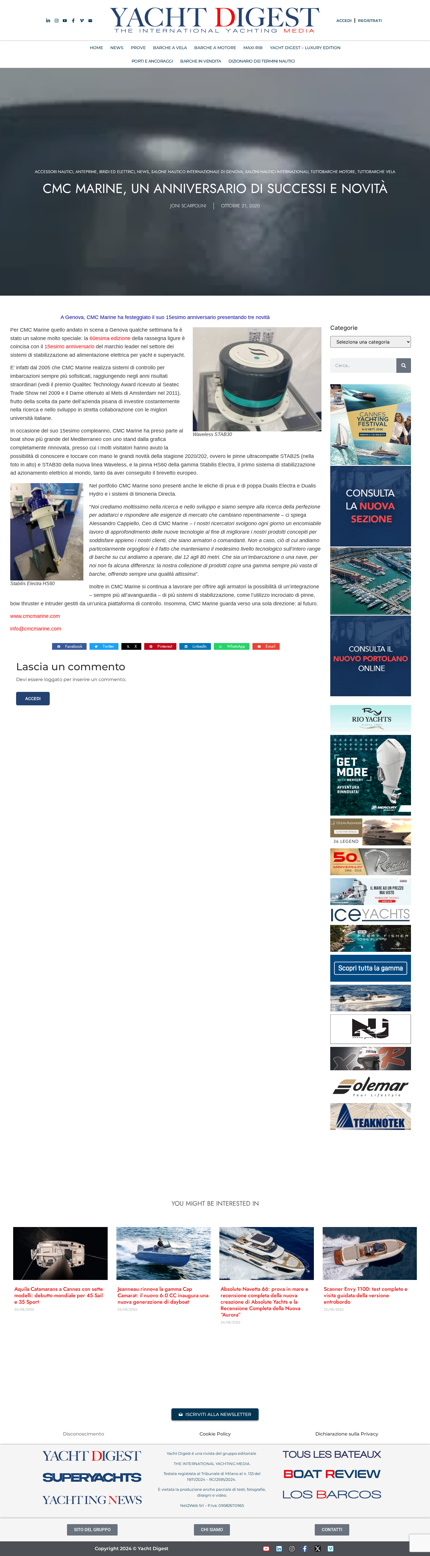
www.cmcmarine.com (35, 616)
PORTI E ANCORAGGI (152, 61)
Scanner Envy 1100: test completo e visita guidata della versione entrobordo (365, 1295)
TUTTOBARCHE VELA (376, 172)
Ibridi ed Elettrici (117, 172)
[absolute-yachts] (370, 980)
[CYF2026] (370, 463)
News (143, 172)
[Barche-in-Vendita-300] (370, 545)
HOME (96, 47)
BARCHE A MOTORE (215, 47)
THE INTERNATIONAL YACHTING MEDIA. (212, 1463)
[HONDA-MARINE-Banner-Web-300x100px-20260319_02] (370, 903)
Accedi (33, 698)
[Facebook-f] (305, 1549)
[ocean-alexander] (370, 844)
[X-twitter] (318, 1549)
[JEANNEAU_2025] (370, 950)
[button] (69, 646)
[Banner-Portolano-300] (370, 694)
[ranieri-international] (370, 873)
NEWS (116, 47)
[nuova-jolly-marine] (370, 1042)
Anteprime (86, 172)
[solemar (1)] (370, 1098)
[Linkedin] (279, 1549)
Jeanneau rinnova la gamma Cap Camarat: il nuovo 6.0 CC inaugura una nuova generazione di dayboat (163, 1295)
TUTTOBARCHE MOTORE (333, 172)
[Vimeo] (330, 1549)
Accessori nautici (54, 172)
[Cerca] (403, 365)
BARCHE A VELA (170, 47)
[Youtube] (266, 1549)
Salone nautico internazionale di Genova (197, 172)
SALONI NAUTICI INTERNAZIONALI (276, 172)
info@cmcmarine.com (35, 629)
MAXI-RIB (253, 47)
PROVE (138, 47)
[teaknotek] (370, 1128)
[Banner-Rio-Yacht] (370, 730)
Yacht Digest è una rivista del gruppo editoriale (212, 1453)
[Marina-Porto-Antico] (370, 613)
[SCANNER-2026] (370, 1010)
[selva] (370, 1068)
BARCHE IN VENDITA (200, 61)
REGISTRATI (370, 20)
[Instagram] (292, 1549)
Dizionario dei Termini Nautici (261, 61)
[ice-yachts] (370, 920)
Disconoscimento (83, 1434)
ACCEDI (344, 20)
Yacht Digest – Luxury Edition (305, 47)
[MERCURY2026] (370, 814)
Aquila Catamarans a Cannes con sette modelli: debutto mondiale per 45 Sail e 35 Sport (58, 1295)
